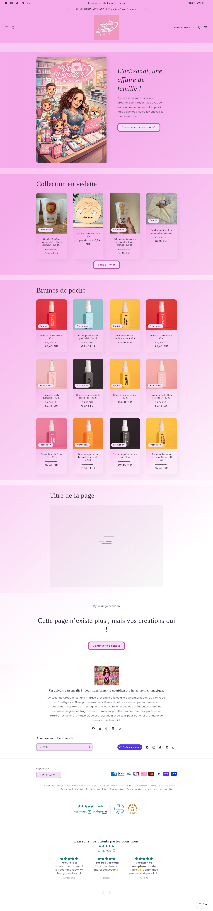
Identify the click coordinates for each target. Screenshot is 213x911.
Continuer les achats (106, 645)
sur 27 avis (104, 850)
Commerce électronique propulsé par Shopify (94, 786)
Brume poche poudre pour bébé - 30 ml (88, 337)
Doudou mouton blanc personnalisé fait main (161, 231)
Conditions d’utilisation (71, 789)
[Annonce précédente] (67, 9)
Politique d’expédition (96, 789)
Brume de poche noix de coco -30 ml (125, 455)
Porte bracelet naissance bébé (88, 234)
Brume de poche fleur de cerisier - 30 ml (161, 396)
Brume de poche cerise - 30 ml (51, 337)
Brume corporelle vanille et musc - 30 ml (124, 337)
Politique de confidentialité (163, 786)
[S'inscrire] (88, 747)
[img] (106, 846)
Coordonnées (116, 789)
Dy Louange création (62, 786)
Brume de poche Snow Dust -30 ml (52, 455)
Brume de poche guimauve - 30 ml (51, 396)
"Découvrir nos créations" (139, 127)
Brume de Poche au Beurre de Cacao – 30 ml (161, 457)
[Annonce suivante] (146, 9)
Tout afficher (106, 264)
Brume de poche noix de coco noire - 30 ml (88, 396)
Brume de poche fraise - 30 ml (161, 337)
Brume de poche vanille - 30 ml (124, 396)
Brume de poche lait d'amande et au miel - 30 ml (88, 457)
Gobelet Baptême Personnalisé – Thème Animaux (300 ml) (51, 242)
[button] (6, 27)
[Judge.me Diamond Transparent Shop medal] (119, 809)
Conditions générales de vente (141, 789)
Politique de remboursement (133, 786)
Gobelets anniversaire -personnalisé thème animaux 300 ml (125, 242)
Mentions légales (168, 789)
